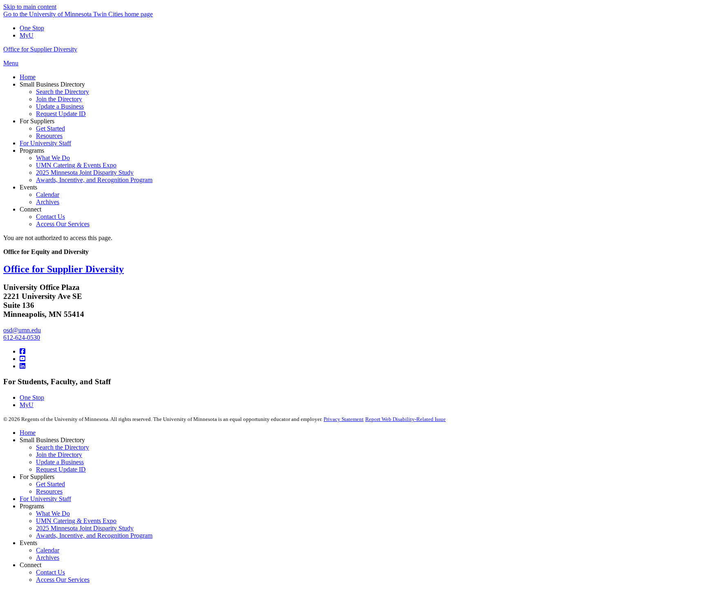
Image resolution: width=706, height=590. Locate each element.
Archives (47, 557)
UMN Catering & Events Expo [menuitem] (76, 165)
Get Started (50, 484)
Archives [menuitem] (47, 201)
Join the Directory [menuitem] (59, 99)
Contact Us (50, 572)
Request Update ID (61, 469)
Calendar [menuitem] (47, 194)
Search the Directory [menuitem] (62, 91)
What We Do (53, 513)
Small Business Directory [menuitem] (52, 84)
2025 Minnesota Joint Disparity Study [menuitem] (85, 172)
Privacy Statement (344, 419)
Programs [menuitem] (32, 150)
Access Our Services (62, 579)
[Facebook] (22, 351)
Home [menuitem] (28, 76)
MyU (27, 35)
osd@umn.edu (22, 330)
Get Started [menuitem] (50, 128)
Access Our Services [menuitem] (62, 223)
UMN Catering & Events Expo (76, 520)
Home (28, 432)
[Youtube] (22, 358)
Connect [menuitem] (30, 209)
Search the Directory (62, 447)
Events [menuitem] (28, 187)
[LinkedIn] (22, 366)
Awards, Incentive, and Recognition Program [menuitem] (94, 179)
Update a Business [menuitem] (60, 106)
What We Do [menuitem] (53, 157)
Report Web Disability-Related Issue (405, 419)
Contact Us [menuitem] (50, 216)
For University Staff (45, 498)
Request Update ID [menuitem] (61, 113)
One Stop (32, 27)
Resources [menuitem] (49, 135)
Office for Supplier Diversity (40, 49)
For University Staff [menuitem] (45, 143)
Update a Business (60, 462)
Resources (49, 491)
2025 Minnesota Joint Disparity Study (85, 528)
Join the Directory (59, 454)
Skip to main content (29, 6)
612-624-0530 (21, 337)
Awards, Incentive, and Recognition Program (94, 535)
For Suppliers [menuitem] (37, 121)
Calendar (47, 550)
